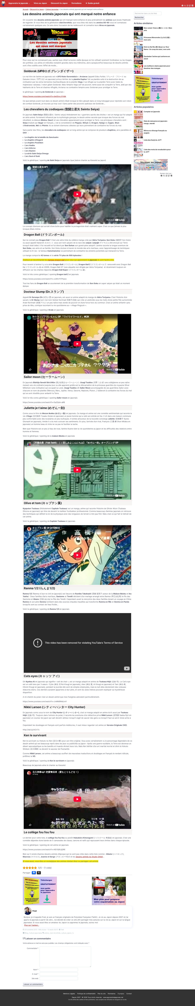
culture (63, 933)
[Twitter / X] (164, 176)
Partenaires (111, 993)
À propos (121, 993)
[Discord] (171, 176)
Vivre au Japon (40, 3)
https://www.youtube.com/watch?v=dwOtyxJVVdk (44, 96)
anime (46, 933)
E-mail (35, 974)
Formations (76, 3)
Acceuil (25, 9)
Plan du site (102, 993)
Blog (26, 933)
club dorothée (55, 933)
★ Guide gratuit (92, 3)
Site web (35, 978)
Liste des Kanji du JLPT (152, 140)
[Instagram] (166, 176)
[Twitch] (169, 176)
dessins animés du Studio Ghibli (89, 857)
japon (69, 933)
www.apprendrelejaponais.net (113, 997)
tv (73, 933)
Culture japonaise (52, 9)
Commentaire (32, 948)
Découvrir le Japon (37, 9)
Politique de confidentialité (86, 993)
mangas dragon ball (56, 260)
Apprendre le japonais (18, 3)
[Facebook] (161, 176)
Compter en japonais (152, 112)
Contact (129, 993)
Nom (35, 970)
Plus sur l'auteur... (31, 925)
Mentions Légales (69, 993)
